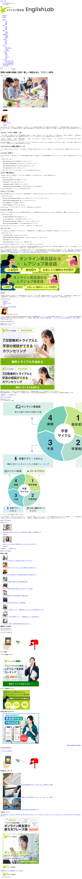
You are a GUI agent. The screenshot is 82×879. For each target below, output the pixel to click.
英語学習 (11, 814)
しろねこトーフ (50, 814)
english (1, 814)
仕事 (6, 26)
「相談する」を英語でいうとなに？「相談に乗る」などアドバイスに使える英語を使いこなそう (23, 609)
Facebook (5, 15)
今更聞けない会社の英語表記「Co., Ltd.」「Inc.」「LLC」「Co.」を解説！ (37, 797)
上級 (6, 21)
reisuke (67, 814)
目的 (4, 25)
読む (6, 44)
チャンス (5, 59)
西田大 (79, 814)
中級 (6, 23)
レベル (4, 20)
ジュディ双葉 (64, 814)
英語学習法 (22, 814)
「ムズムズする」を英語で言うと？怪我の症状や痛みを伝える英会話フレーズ (19, 574)
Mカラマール (44, 814)
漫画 (47, 814)
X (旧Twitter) (5, 301)
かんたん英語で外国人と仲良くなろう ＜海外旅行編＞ (14, 602)
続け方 (6, 31)
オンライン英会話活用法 (8, 63)
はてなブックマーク (7, 303)
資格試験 (5, 34)
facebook (4, 302)
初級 (6, 24)
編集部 (4, 814)
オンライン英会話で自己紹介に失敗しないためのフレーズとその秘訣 (18, 588)
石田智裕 (76, 814)
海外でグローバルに (9, 61)
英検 (6, 37)
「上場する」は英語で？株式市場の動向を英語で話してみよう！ (17, 623)
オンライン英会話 (38, 814)
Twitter (4, 16)
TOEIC (6, 35)
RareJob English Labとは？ (8, 3)
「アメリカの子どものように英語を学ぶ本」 (62, 317)
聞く (6, 42)
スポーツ (7, 56)
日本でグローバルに (9, 60)
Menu (1, 67)
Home (4, 19)
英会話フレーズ (7, 814)
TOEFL (6, 36)
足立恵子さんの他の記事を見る (7, 321)
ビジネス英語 (9, 306)
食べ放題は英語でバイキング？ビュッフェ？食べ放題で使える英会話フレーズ (19, 567)
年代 (4, 45)
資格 (71, 814)
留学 (6, 28)
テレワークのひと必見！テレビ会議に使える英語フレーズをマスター (18, 560)
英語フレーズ (3, 306)
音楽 (6, 54)
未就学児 (7, 50)
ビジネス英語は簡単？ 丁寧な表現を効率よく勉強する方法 (15, 595)
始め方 (6, 33)
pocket (4, 304)
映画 (6, 53)
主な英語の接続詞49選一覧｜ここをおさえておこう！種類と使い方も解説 (37, 784)
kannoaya (54, 814)
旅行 (6, 58)
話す (6, 40)
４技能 (4, 39)
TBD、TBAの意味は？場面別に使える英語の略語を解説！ (15, 581)
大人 (6, 46)
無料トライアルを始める (5, 397)
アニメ (6, 55)
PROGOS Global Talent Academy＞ (74, 745)
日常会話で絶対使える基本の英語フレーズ (30, 809)
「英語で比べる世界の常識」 (46, 317)
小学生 (6, 49)
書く (6, 41)
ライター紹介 (6, 4)
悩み (4, 30)
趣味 (6, 29)
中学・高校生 (8, 48)
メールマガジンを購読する (6, 632)
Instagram (5, 17)
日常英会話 (17, 814)
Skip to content (3, 1)
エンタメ (5, 51)
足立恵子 (14, 306)
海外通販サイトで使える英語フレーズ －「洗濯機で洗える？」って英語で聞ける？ (21, 616)
